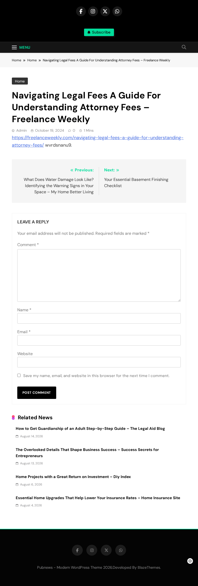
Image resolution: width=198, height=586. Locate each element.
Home (20, 81)
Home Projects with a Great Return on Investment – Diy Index (73, 476)
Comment (28, 244)
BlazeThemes (149, 567)
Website (25, 353)
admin (21, 130)
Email (24, 331)
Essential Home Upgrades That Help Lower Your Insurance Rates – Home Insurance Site (98, 497)
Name (24, 310)
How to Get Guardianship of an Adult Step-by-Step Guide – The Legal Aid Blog (90, 428)
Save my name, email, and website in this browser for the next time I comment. (96, 375)
